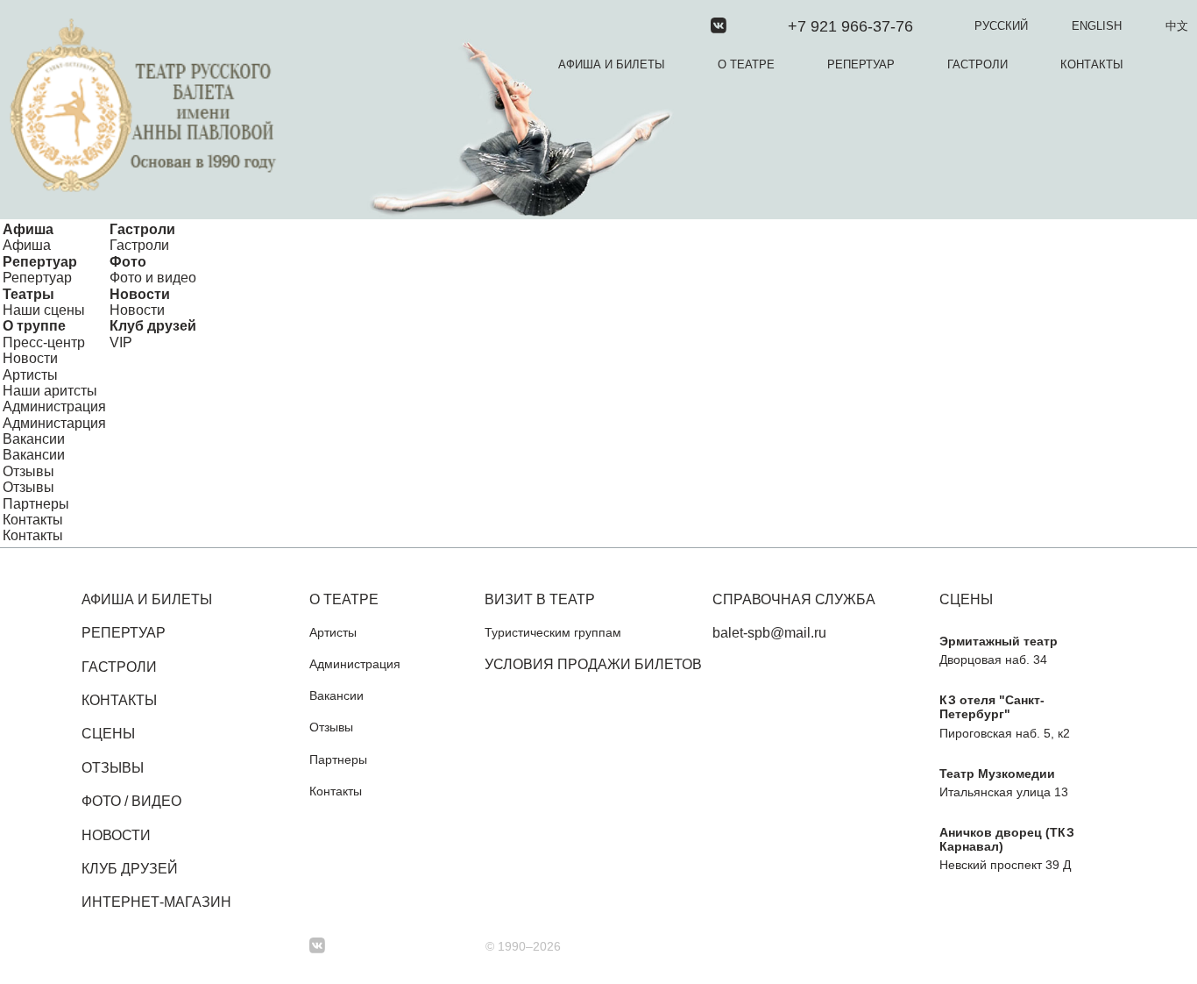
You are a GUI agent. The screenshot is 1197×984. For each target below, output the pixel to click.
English (1097, 25)
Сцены (108, 733)
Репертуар (861, 64)
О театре (746, 64)
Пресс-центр (44, 342)
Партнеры (36, 503)
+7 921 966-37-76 (850, 26)
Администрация (54, 406)
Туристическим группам (553, 632)
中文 (1176, 25)
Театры (28, 294)
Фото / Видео (131, 801)
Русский (1001, 25)
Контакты (1091, 64)
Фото (128, 261)
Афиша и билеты (611, 64)
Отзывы (28, 471)
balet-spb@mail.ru (769, 632)
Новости (140, 294)
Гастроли (977, 64)
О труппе (34, 325)
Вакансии (34, 438)
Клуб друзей (153, 325)
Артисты (30, 374)
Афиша (28, 229)
